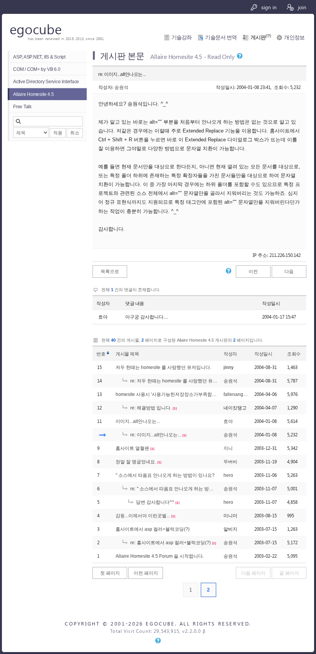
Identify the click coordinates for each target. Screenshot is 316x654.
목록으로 (110, 271)
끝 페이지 (289, 572)
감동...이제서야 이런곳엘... (143, 515)
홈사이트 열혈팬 (132, 448)
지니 (228, 448)
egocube (36, 29)
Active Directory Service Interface (46, 81)
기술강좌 (181, 37)
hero (228, 475)
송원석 (121, 87)
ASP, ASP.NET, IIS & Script (39, 56)
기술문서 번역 (221, 37)
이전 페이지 (146, 572)
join (301, 6)
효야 (228, 421)
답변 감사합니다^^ (154, 502)
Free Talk (22, 106)
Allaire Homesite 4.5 (33, 94)
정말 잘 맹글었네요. (136, 461)
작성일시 (271, 303)
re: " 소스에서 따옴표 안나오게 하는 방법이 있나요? (182, 488)
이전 (253, 271)
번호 (100, 353)
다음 (289, 271)
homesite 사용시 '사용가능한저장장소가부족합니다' (169, 394)
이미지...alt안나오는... (138, 421)
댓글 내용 (134, 303)
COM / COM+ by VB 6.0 (36, 69)
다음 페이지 (253, 572)
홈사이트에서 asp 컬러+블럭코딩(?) (153, 529)
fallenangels (236, 394)
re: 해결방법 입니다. (150, 407)
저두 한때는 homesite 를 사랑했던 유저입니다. (163, 367)
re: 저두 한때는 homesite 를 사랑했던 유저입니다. (180, 380)
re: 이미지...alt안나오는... (155, 434)
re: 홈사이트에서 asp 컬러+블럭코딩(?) (170, 542)
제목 (134, 353)
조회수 (294, 353)
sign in (268, 6)
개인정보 (294, 37)
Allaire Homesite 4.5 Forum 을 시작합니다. (160, 555)
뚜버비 (230, 461)
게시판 (260, 37)
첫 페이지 (110, 572)
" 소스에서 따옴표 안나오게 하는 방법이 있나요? (165, 475)
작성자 (103, 303)
